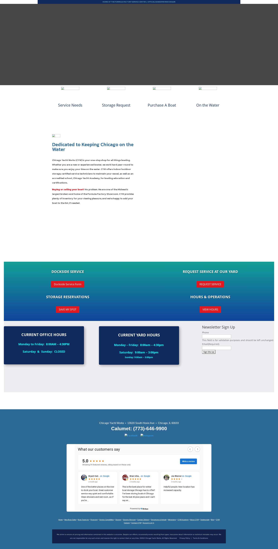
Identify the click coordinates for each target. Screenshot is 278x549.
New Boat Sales (70, 520)
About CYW (194, 520)
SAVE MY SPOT (67, 309)
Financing (94, 520)
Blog (212, 520)
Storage (118, 520)
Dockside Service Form (67, 284)
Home (60, 520)
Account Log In (148, 523)
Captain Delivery (143, 520)
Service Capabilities (106, 520)
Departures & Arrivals (158, 520)
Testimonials (204, 520)
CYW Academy (183, 520)
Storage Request (129, 520)
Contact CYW (136, 523)
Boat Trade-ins (83, 520)
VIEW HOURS (210, 309)
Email (210, 344)
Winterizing (172, 520)
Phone (205, 332)
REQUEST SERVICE (210, 284)
